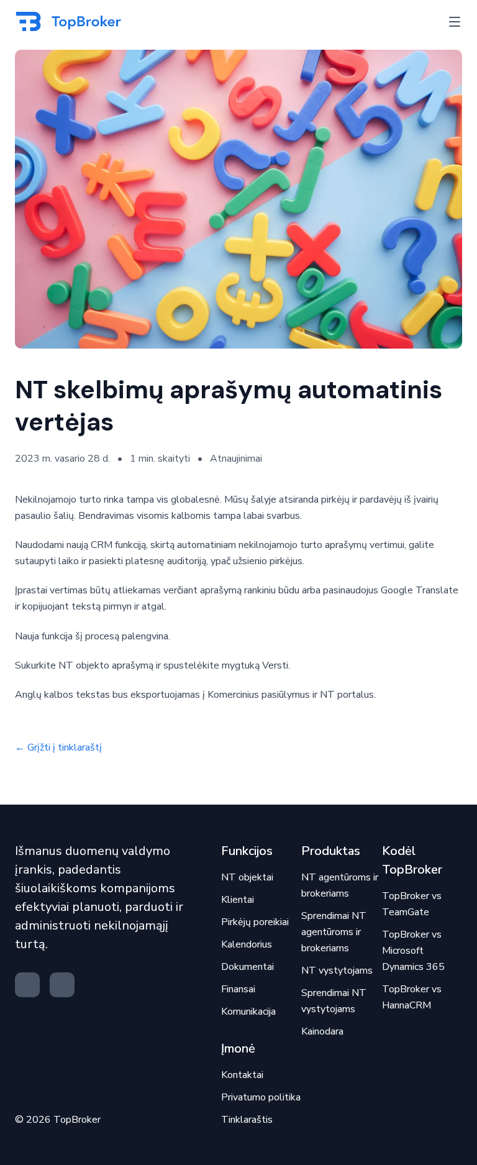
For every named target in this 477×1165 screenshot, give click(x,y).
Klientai (237, 900)
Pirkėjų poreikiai (255, 922)
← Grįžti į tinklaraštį (58, 747)
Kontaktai (242, 1075)
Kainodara (322, 1031)
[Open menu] (454, 21)
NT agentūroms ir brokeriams (339, 885)
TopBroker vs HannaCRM (412, 997)
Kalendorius (246, 944)
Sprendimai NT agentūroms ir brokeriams (333, 932)
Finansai (238, 989)
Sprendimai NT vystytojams (333, 1001)
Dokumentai (247, 967)
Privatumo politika (261, 1097)
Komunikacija (248, 1011)
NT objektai (247, 877)
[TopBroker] (71, 21)
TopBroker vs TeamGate (412, 904)
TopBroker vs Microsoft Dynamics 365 (413, 951)
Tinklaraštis (247, 1119)
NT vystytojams (337, 970)
